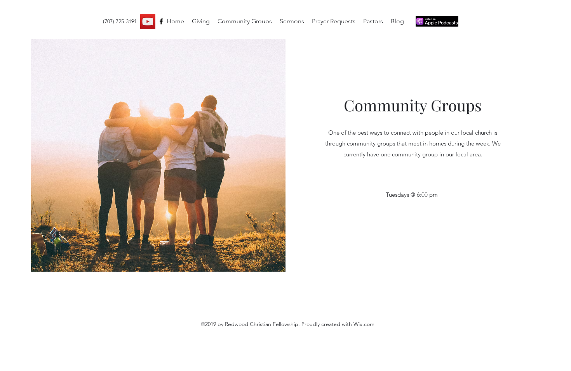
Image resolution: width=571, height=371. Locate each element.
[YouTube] (147, 21)
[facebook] (161, 21)
